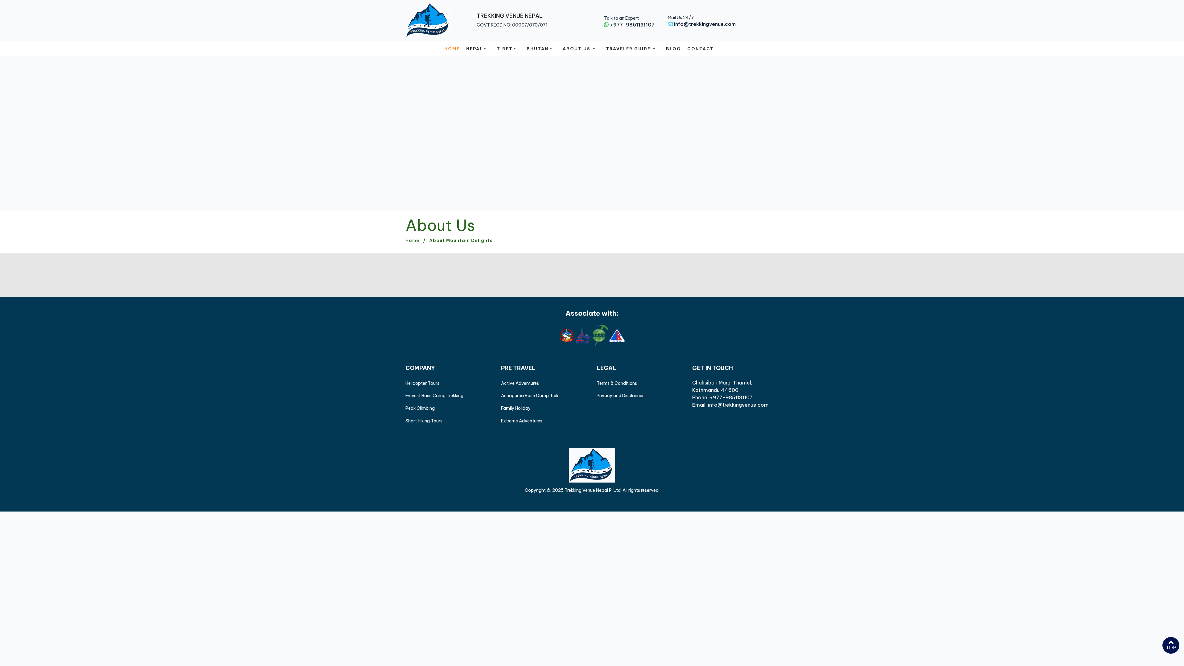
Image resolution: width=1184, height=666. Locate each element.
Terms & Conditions (617, 383)
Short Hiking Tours (423, 421)
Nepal (474, 48)
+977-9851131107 (632, 25)
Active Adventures (520, 383)
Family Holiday (516, 408)
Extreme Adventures (521, 421)
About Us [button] (577, 48)
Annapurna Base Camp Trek (529, 395)
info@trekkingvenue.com (705, 24)
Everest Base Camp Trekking (434, 395)
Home (452, 48)
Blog (673, 48)
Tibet (505, 48)
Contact (700, 48)
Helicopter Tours (422, 383)
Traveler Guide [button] (629, 48)
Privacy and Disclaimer (620, 395)
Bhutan (538, 48)
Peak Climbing (420, 408)
